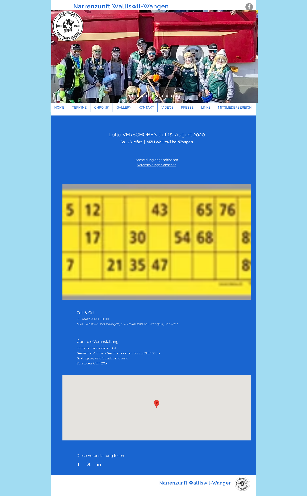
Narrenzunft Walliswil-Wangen (122, 6)
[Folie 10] (176, 96)
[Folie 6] (157, 96)
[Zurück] (57, 56)
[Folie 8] (167, 96)
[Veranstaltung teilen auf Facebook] (79, 464)
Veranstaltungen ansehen (156, 165)
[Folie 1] (132, 96)
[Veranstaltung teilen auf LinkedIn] (99, 464)
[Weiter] (252, 56)
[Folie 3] (142, 96)
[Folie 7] (162, 96)
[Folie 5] (152, 96)
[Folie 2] (137, 96)
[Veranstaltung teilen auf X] (89, 464)
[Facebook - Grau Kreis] (249, 7)
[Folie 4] (147, 96)
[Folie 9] (172, 96)
